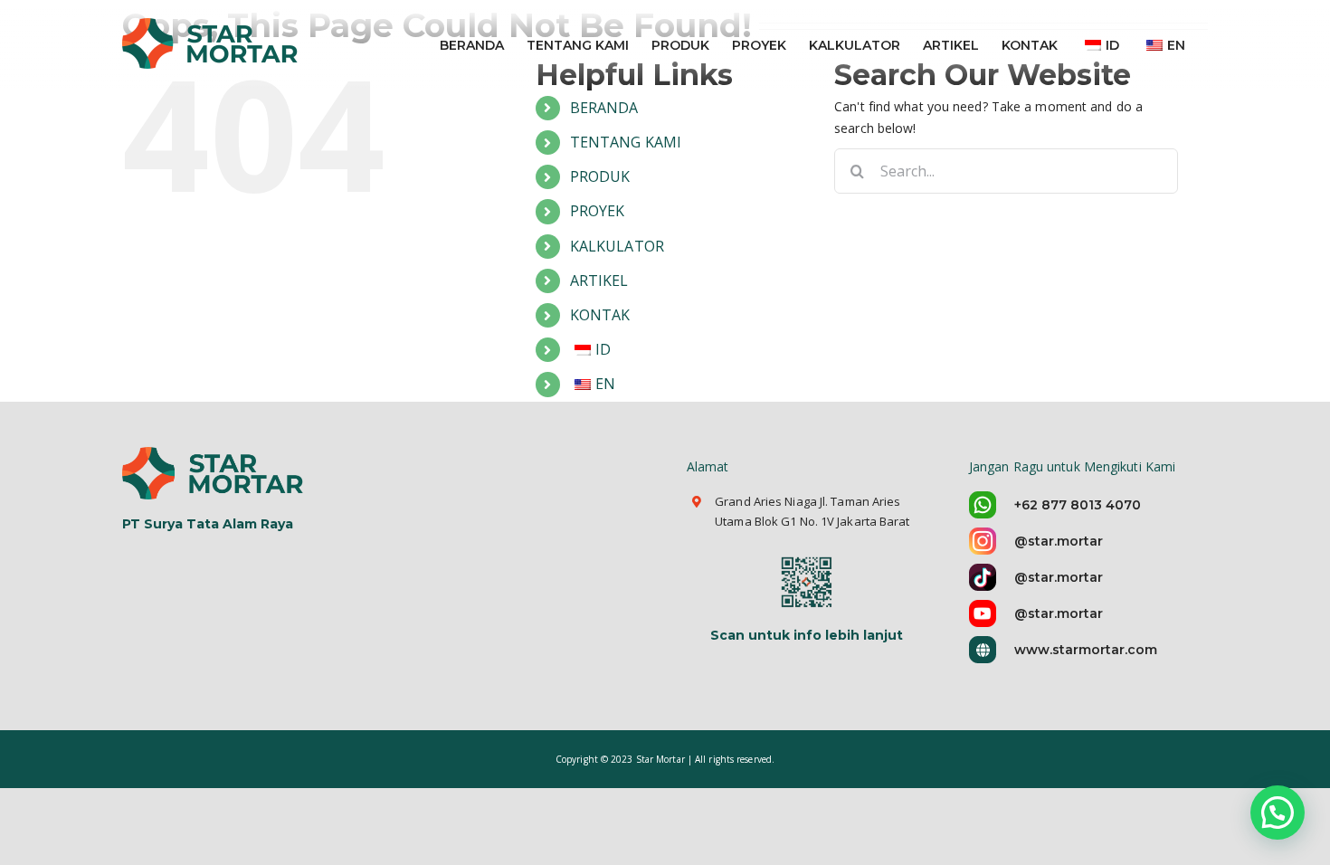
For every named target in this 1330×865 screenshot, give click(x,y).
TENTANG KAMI (625, 142)
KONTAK (600, 315)
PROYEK (597, 211)
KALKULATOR (617, 246)
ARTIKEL (599, 280)
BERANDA (604, 108)
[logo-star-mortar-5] (215, 452)
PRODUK (600, 176)
